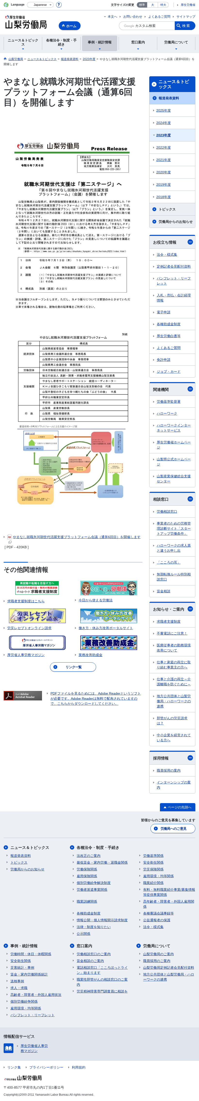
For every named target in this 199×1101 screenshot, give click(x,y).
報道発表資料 (169, 98)
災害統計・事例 (22, 967)
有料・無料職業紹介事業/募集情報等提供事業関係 (169, 892)
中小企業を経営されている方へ (174, 737)
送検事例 (17, 981)
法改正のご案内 (88, 856)
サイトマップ (185, 16)
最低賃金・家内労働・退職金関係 (102, 862)
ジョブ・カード (169, 371)
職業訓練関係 (87, 901)
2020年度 (163, 172)
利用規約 (78, 1067)
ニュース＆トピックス (173, 84)
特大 (163, 5)
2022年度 (163, 147)
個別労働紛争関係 (24, 1001)
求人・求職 (18, 988)
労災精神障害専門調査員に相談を (102, 991)
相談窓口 (161, 499)
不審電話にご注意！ (172, 633)
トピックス (167, 209)
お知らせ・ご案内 (168, 609)
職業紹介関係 (153, 883)
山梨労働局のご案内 (158, 954)
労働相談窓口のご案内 (94, 954)
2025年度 (163, 110)
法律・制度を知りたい (94, 927)
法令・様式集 (167, 254)
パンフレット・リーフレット (174, 280)
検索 (186, 26)
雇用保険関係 (87, 876)
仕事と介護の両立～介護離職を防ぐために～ (174, 681)
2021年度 (163, 160)
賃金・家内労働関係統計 (29, 974)
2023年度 (163, 135)
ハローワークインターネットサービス (174, 427)
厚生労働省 (188, 5)
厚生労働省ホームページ (174, 444)
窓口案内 (84, 946)
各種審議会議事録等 (158, 913)
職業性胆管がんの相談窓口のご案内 (102, 981)
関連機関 (161, 390)
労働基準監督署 (169, 401)
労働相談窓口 (167, 511)
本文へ (112, 16)
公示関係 (83, 934)
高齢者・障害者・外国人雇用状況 (35, 995)
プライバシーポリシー (46, 1067)
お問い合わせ (132, 16)
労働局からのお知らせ (176, 222)
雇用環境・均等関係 (158, 876)
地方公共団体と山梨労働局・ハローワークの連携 (174, 701)
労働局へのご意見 (173, 828)
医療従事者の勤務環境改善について (174, 647)
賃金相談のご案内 (90, 961)
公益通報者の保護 (156, 920)
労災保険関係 (153, 869)
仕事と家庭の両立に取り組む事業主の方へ (174, 664)
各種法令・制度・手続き (98, 847)
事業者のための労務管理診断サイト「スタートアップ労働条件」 (174, 528)
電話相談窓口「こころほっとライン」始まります (102, 970)
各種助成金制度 (169, 324)
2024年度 (163, 123)
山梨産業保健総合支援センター (174, 478)
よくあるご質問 (159, 16)
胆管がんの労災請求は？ (172, 720)
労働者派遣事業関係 (92, 890)
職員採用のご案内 (156, 961)
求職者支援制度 (169, 621)
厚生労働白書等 (169, 336)
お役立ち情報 (164, 242)
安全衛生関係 (153, 862)
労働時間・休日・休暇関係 (30, 954)
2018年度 (163, 197)
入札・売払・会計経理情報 (174, 297)
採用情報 (161, 758)
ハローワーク (167, 413)
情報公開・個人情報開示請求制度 (102, 920)
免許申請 (163, 360)
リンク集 (14, 1067)
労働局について (156, 946)
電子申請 (163, 312)
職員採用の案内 (169, 770)
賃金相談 (163, 591)
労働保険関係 (87, 869)
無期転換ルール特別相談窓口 (174, 576)
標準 (142, 5)
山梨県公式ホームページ (174, 461)
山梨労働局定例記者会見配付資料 (168, 967)
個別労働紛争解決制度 (94, 883)
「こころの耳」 (169, 562)
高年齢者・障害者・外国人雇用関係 (168, 903)
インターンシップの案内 (174, 784)
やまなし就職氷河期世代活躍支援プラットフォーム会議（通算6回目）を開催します (77, 537)
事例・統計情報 (24, 946)
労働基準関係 (153, 856)
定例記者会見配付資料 (174, 266)
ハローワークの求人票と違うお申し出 (174, 547)
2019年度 (163, 184)
